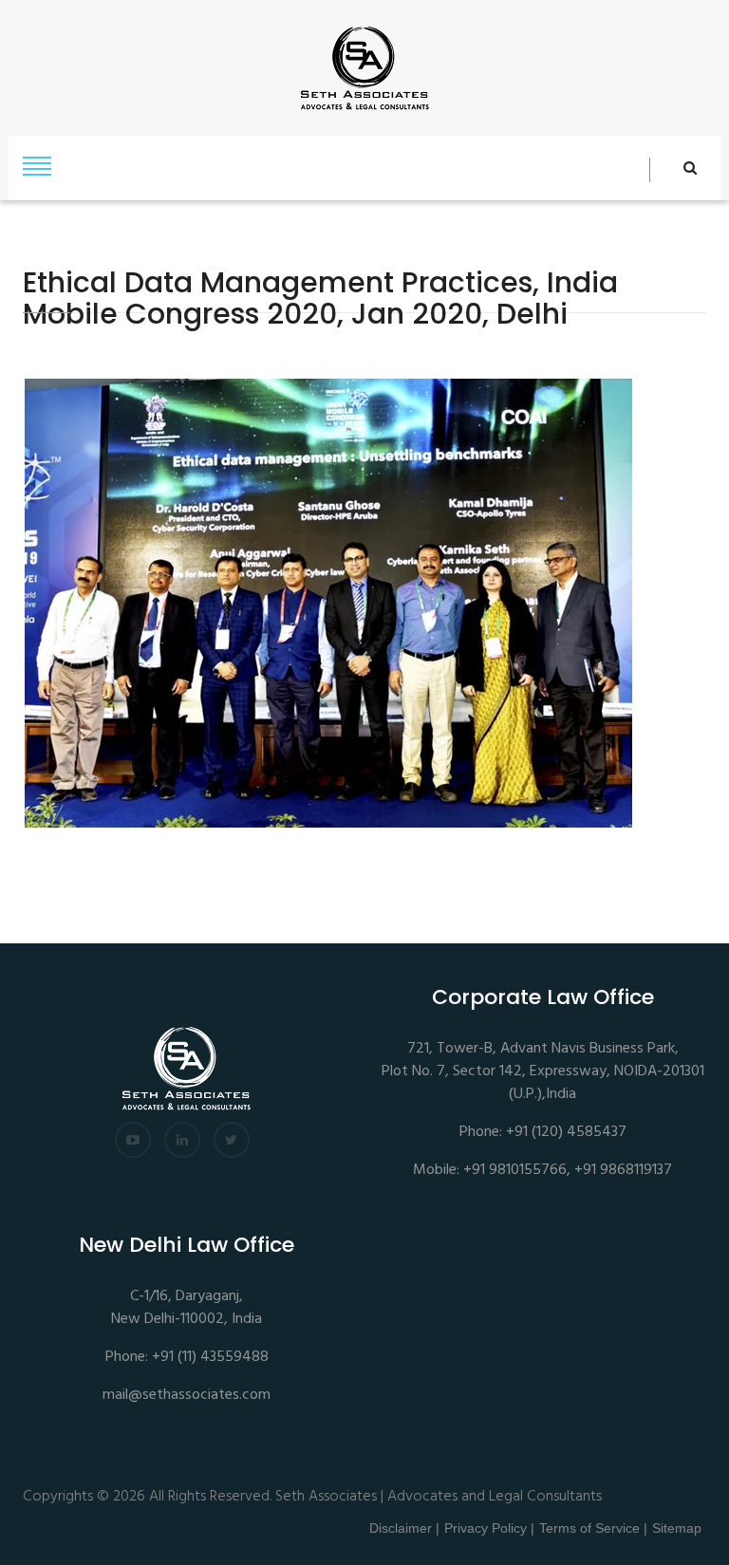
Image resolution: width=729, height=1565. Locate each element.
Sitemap (676, 1528)
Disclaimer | (404, 1528)
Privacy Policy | (489, 1528)
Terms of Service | (593, 1528)
